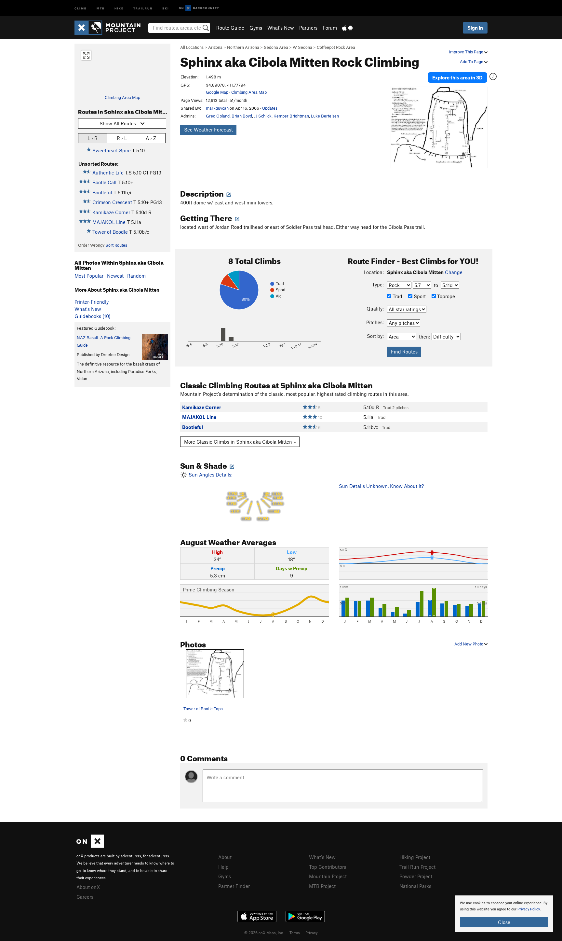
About (225, 857)
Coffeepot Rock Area (336, 47)
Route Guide (230, 28)
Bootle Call (104, 182)
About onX (88, 887)
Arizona (215, 47)
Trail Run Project (417, 867)
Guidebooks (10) (92, 316)
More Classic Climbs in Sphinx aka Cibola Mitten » (240, 442)
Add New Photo (469, 643)
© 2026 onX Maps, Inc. (264, 932)
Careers (84, 897)
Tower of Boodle (110, 232)
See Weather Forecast (208, 129)
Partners (308, 28)
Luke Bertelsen (325, 115)
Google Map (217, 92)
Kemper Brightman (291, 115)
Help (223, 867)
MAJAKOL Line (109, 222)
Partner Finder (234, 886)
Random (136, 276)
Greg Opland (218, 115)
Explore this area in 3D (457, 77)
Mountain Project (328, 876)
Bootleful (102, 192)
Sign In (475, 28)
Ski (165, 8)
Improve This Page (466, 51)
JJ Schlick (263, 115)
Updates (269, 108)
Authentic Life (108, 172)
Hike (119, 8)
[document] (504, 913)
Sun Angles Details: (235, 496)
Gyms (255, 28)
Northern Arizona (243, 47)
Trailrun (143, 8)
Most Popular (88, 276)
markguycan (217, 108)
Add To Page (472, 61)
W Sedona (302, 47)
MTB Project (322, 886)
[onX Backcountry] (199, 8)
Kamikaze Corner (111, 212)
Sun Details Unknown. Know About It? (381, 486)
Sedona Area (276, 47)
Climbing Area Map (122, 97)
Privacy (311, 932)
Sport (419, 296)
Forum (330, 28)
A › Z (151, 138)
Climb (80, 8)
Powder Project (415, 876)
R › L (122, 138)
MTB (101, 8)
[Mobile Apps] (347, 28)
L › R (92, 138)
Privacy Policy (528, 909)
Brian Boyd (242, 115)
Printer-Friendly (91, 302)
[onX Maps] (90, 846)
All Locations (192, 47)
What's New (280, 28)
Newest (115, 276)
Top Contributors (327, 867)
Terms (294, 932)
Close (504, 922)
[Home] (110, 28)
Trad (396, 296)
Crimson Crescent (112, 202)
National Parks (415, 886)
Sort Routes (116, 245)
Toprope (445, 296)
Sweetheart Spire (111, 150)
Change (453, 272)
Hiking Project (414, 857)
